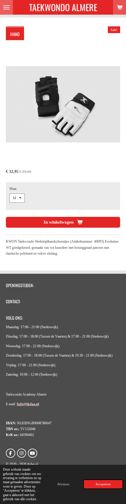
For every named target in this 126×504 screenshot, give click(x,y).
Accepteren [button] (103, 484)
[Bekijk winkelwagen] (119, 7)
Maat (12, 189)
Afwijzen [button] (63, 484)
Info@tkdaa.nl (28, 404)
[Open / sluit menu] (6, 7)
